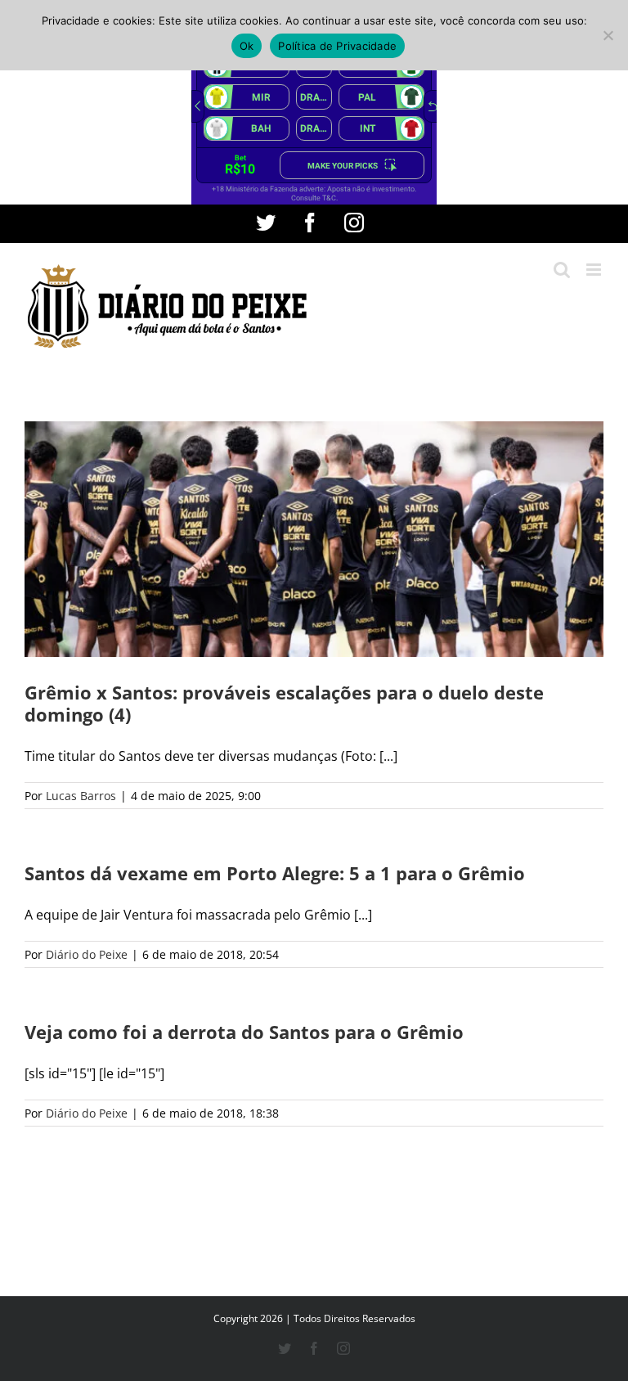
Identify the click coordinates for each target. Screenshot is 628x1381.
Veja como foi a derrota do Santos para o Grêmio (244, 1031)
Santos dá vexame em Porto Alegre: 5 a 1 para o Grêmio (275, 873)
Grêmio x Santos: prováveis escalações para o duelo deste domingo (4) (284, 703)
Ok (247, 45)
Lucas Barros (81, 795)
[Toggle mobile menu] (594, 269)
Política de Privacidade (337, 45)
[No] (607, 35)
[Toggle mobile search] (562, 269)
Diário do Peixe (87, 954)
